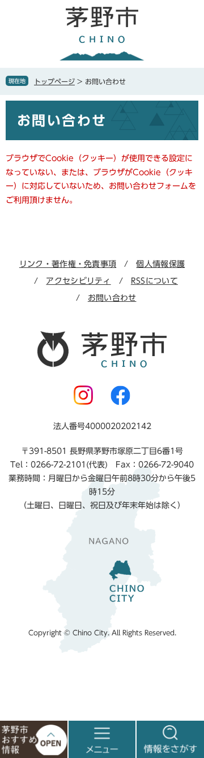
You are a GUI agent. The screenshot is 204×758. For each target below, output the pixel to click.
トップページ (54, 81)
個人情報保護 (160, 264)
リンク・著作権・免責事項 (67, 264)
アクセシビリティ (78, 281)
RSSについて (154, 281)
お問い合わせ (112, 298)
